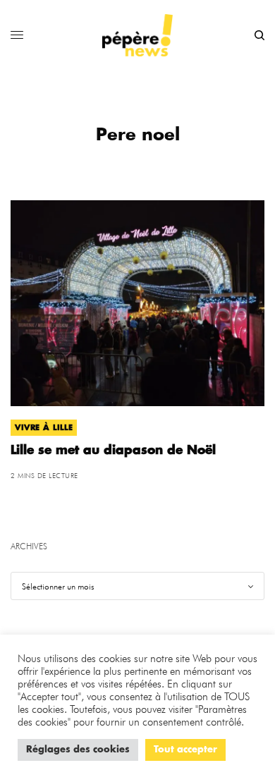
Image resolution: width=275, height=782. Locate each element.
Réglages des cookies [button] (78, 749)
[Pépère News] (137, 35)
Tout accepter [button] (185, 749)
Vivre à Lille (44, 428)
